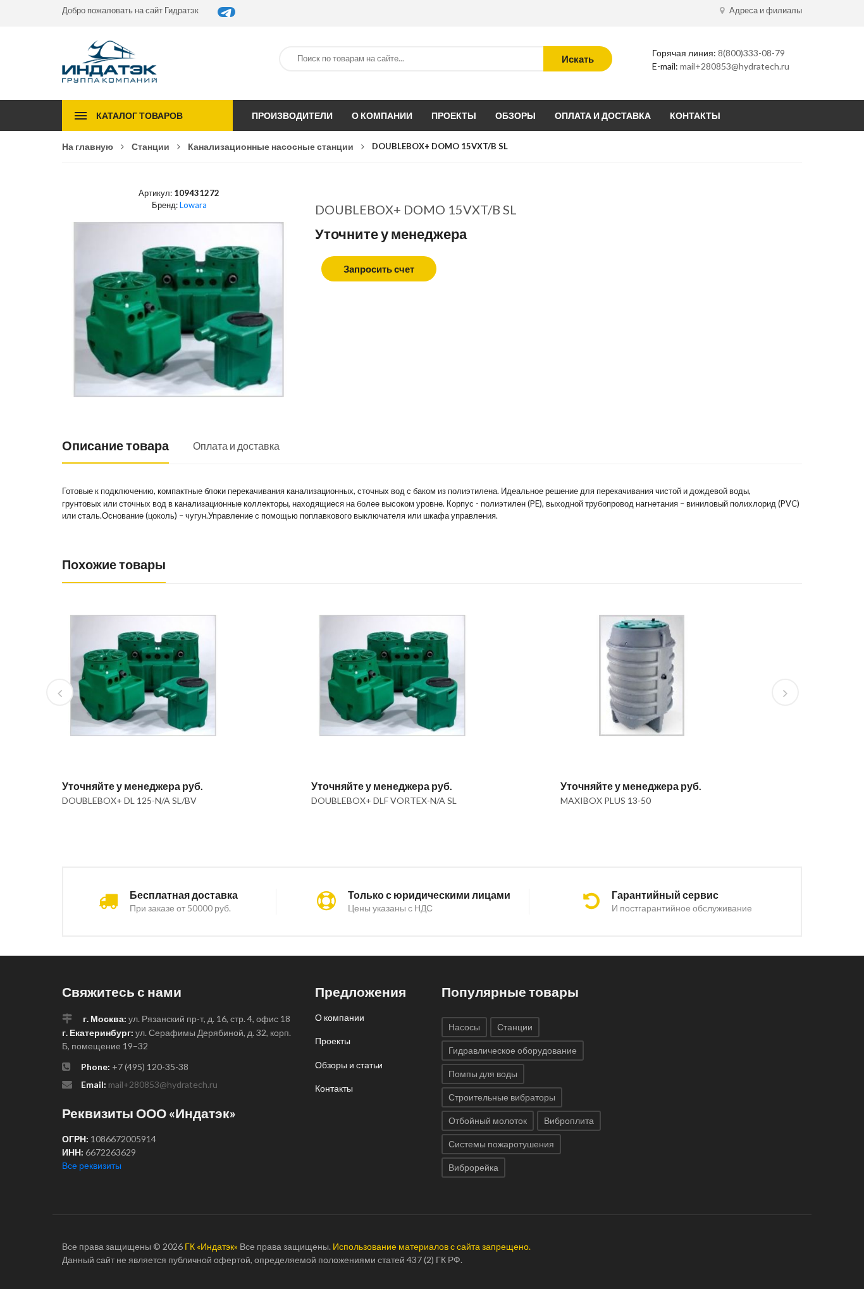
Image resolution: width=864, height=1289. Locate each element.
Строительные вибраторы (501, 1097)
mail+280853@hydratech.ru (734, 66)
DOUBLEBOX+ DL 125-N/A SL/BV (129, 800)
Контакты (695, 115)
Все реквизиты (91, 1165)
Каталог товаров (139, 115)
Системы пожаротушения (501, 1143)
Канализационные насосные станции (271, 146)
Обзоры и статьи (349, 1064)
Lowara (193, 205)
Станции (151, 146)
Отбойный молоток (487, 1120)
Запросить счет (378, 268)
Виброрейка (473, 1167)
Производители (292, 115)
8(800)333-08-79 (751, 52)
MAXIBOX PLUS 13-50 (605, 800)
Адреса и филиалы (764, 10)
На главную (87, 146)
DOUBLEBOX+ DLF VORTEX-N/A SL (384, 800)
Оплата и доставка (603, 115)
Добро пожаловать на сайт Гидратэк (130, 10)
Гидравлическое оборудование (512, 1050)
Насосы (464, 1026)
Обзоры (515, 115)
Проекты (453, 115)
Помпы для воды (482, 1073)
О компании (382, 115)
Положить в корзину (138, 833)
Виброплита (569, 1120)
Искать (578, 59)
